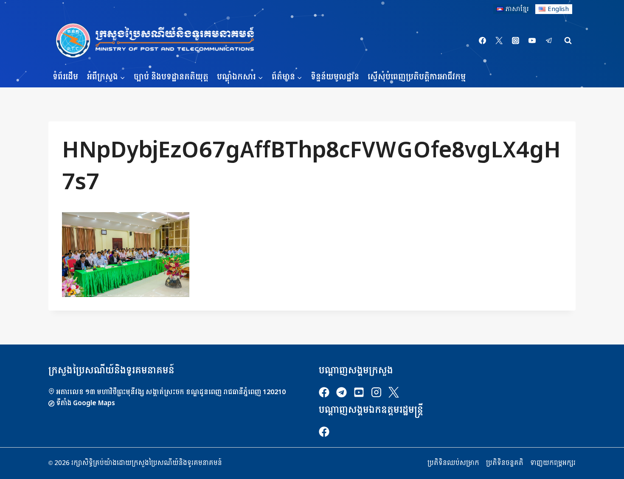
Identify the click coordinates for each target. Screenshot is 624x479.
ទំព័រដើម (65, 77)
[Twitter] (499, 41)
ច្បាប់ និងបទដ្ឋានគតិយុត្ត (171, 77)
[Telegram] (549, 41)
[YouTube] (532, 41)
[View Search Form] (568, 40)
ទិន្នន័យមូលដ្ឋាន (335, 77)
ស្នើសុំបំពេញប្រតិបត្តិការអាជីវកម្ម (417, 77)
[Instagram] (516, 41)
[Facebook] (482, 41)
